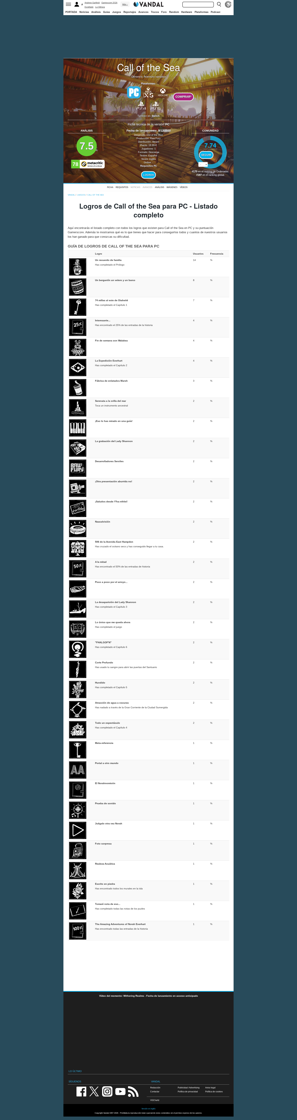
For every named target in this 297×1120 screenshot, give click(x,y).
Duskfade (89, 7)
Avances (143, 12)
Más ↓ (125, 4)
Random (174, 12)
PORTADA (71, 12)
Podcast (215, 12)
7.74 (210, 145)
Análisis (96, 12)
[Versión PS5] (155, 105)
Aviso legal (210, 1087)
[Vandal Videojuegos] (148, 4)
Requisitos (122, 187)
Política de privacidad (188, 1091)
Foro (164, 12)
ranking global (216, 175)
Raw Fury (155, 138)
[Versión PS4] (141, 105)
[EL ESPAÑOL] (228, 4)
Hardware (186, 12)
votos (210, 172)
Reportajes (129, 12)
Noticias (84, 12)
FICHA (110, 187)
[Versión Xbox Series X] (148, 92)
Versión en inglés (148, 1109)
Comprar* (183, 96)
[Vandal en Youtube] (120, 1091)
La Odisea (100, 7)
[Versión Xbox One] (163, 92)
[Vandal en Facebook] (81, 1091)
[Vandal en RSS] (133, 1091)
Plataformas (201, 12)
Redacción (155, 1087)
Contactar (154, 1091)
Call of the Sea (148, 67)
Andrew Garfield (92, 3)
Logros (148, 175)
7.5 (87, 146)
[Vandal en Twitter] (94, 1091)
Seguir (206, 155)
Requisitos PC (148, 165)
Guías (106, 12)
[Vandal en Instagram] (107, 1091)
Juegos (116, 12)
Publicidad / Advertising (189, 1087)
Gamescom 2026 (109, 3)
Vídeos (184, 187)
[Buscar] (219, 4)
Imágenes (172, 187)
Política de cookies (214, 1091)
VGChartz (154, 1100)
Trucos (155, 12)
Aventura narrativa (155, 76)
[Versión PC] (134, 92)
